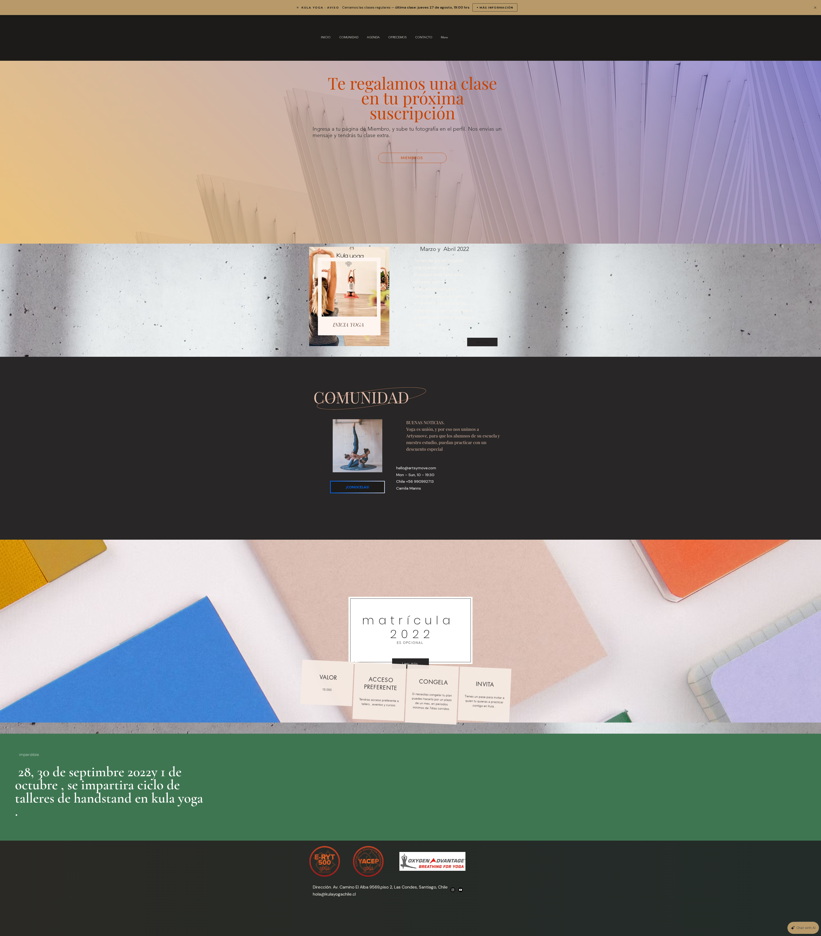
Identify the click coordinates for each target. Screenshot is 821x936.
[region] (348, 297)
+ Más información (495, 7)
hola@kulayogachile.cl (334, 894)
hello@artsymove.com (416, 468)
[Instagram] (452, 889)
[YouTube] (460, 889)
